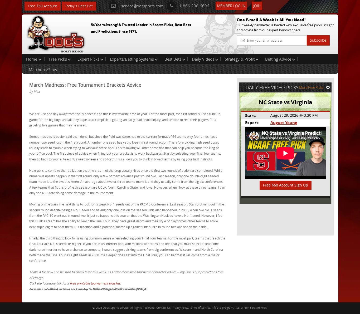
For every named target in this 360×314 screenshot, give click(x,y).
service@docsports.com (142, 5)
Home (32, 59)
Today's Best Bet (79, 5)
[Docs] (56, 33)
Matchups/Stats (43, 69)
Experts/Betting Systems (132, 59)
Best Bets (172, 59)
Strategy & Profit (240, 59)
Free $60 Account (42, 5)
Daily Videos (203, 59)
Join (257, 5)
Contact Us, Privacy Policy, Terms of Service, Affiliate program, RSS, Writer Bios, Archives (211, 308)
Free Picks (58, 59)
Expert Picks (88, 59)
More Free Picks (311, 87)
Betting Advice (278, 59)
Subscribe (318, 40)
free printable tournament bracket (95, 283)
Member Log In (231, 5)
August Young (283, 122)
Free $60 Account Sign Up (285, 185)
